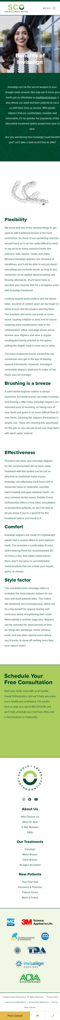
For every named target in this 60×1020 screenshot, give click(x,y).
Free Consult (15, 1016)
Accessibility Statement (38, 1002)
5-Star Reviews (30, 827)
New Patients (30, 874)
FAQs (30, 832)
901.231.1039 (38, 707)
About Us (30, 809)
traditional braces (46, 97)
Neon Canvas (30, 1007)
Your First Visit (30, 882)
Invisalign (30, 849)
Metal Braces (30, 854)
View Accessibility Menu (15, 1002)
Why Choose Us (30, 817)
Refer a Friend (30, 898)
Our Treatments (30, 841)
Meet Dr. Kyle (30, 822)
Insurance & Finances (30, 887)
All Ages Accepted (30, 865)
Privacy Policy (52, 997)
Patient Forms (30, 892)
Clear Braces (30, 860)
